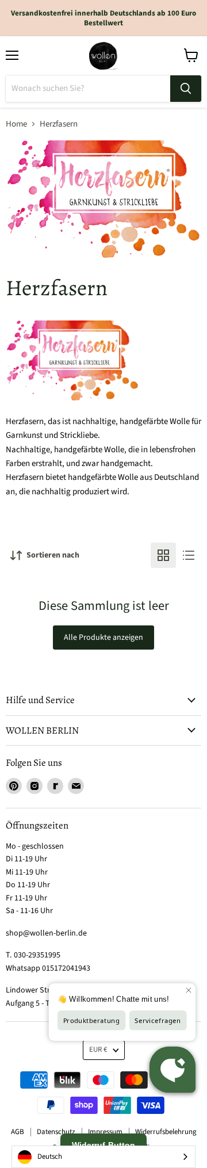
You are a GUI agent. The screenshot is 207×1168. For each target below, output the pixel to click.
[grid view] (163, 555)
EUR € (98, 1049)
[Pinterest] (14, 786)
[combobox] (103, 1157)
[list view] (188, 555)
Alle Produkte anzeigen (103, 637)
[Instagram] (34, 786)
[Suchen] (185, 88)
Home (16, 124)
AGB (17, 1132)
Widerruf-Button (103, 1145)
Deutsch (49, 1156)
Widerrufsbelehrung (166, 1132)
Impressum (105, 1132)
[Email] (76, 786)
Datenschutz (56, 1132)
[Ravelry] (55, 786)
